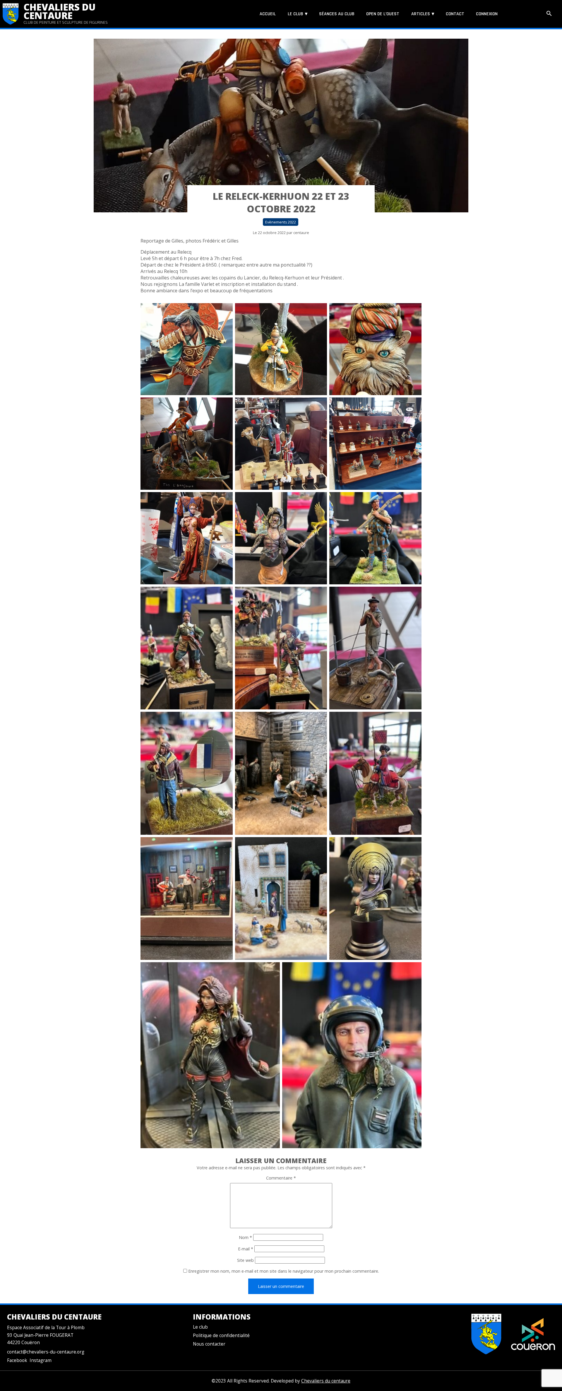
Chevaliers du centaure (59, 11)
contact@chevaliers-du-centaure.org (45, 1352)
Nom (245, 1237)
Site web (245, 1260)
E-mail (245, 1249)
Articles (420, 14)
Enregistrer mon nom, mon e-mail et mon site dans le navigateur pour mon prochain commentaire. (283, 1271)
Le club (295, 14)
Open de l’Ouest (382, 14)
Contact (455, 14)
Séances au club (336, 14)
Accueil (268, 14)
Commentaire (281, 1178)
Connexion (487, 14)
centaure (301, 232)
